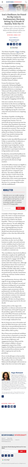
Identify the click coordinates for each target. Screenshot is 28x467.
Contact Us (17, 439)
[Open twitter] (6, 455)
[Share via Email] (20, 44)
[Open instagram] (9, 455)
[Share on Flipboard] (17, 44)
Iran (17, 52)
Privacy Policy (9, 438)
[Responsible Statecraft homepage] (14, 435)
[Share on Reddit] (14, 44)
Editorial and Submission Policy (7, 439)
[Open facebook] (3, 455)
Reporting (10, 35)
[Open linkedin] (12, 455)
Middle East (17, 35)
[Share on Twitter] (8, 44)
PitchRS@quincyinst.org (6, 441)
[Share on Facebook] (11, 44)
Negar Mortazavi (14, 40)
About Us (3, 438)
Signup (21, 451)
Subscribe (19, 208)
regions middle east (14, 37)
